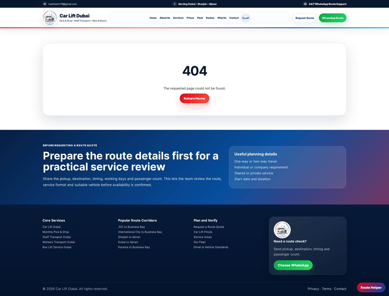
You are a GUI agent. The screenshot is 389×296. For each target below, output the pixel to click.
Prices (190, 17)
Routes (210, 17)
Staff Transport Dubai (57, 237)
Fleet (200, 17)
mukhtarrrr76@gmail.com (62, 3)
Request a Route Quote (209, 226)
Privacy (313, 289)
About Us (165, 17)
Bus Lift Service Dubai (57, 247)
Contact (234, 17)
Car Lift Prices (203, 232)
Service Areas (203, 237)
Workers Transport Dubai (59, 242)
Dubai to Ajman (128, 242)
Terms (326, 289)
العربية (245, 17)
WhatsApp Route (332, 17)
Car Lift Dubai (52, 226)
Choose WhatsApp (293, 265)
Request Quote (305, 17)
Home (153, 17)
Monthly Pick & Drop (56, 232)
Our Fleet (200, 242)
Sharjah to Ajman (129, 237)
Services (178, 17)
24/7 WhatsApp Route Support (327, 3)
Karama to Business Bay (134, 247)
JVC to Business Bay (131, 226)
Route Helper (371, 287)
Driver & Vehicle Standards (211, 247)
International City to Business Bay (140, 232)
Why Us (221, 17)
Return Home (194, 98)
